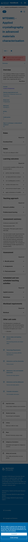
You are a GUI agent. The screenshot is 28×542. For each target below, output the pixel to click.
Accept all (14, 534)
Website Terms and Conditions (8, 531)
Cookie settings (14, 537)
